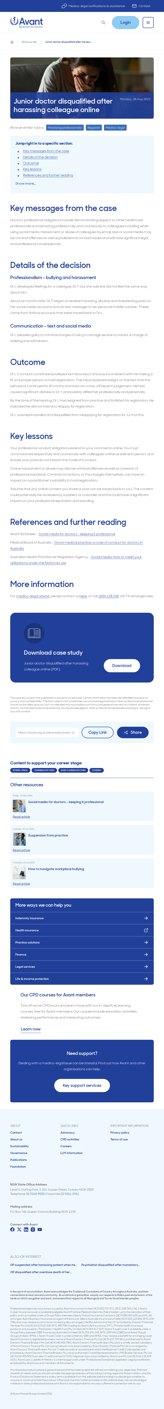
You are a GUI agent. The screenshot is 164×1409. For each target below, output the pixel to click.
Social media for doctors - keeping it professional (77, 534)
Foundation (18, 1166)
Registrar (94, 128)
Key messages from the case (46, 151)
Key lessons (32, 169)
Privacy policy (119, 1132)
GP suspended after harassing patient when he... (43, 1265)
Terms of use (119, 1139)
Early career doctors (73, 770)
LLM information (71, 1153)
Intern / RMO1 (20, 770)
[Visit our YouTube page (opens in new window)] (40, 1229)
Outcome (31, 163)
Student (96, 770)
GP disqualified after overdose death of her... (41, 1272)
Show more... (25, 183)
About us (16, 1139)
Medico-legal (115, 128)
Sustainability (19, 1146)
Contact (144, 6)
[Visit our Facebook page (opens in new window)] (12, 1229)
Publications (18, 1160)
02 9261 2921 (70, 1194)
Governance (18, 1153)
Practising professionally (65, 128)
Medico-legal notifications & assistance (97, 6)
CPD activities (69, 1139)
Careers (66, 1146)
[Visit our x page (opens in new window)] (19, 1229)
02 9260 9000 (35, 1194)
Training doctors (44, 770)
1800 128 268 (108, 596)
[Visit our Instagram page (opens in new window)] (33, 1229)
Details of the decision (40, 157)
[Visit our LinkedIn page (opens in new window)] (26, 1229)
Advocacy (67, 1132)
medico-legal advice (32, 596)
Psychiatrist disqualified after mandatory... (110, 1265)
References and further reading (48, 175)
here (83, 596)
